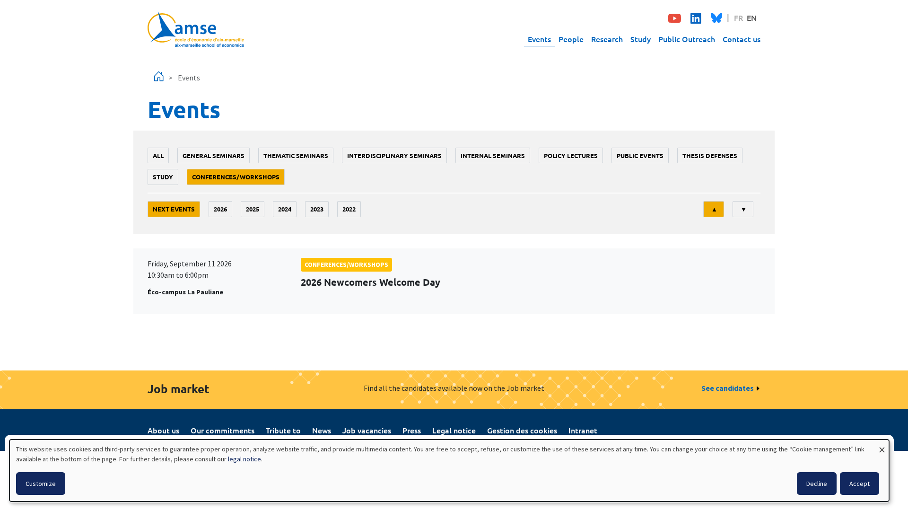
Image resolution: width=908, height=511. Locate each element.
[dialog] (449, 471)
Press (411, 430)
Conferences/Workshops (235, 177)
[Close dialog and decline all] (882, 445)
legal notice (244, 459)
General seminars (213, 155)
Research (607, 39)
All (158, 155)
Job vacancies (366, 430)
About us (163, 430)
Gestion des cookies (522, 430)
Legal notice (454, 430)
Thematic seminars (295, 155)
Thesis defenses (709, 155)
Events (539, 39)
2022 (349, 209)
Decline (816, 483)
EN (752, 17)
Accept (859, 483)
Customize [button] (41, 483)
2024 (284, 209)
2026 (220, 209)
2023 (316, 209)
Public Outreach (686, 39)
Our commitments (222, 430)
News (321, 430)
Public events (640, 155)
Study (640, 39)
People (571, 39)
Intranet (582, 430)
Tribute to (283, 430)
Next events (174, 209)
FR (738, 17)
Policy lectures (571, 155)
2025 (252, 209)
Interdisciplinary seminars (394, 155)
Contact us (741, 39)
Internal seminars (493, 155)
